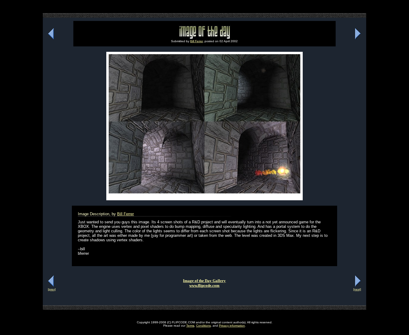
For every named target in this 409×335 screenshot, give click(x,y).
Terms (190, 325)
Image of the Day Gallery (204, 280)
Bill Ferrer (196, 41)
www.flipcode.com (204, 285)
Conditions (203, 325)
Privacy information (232, 325)
